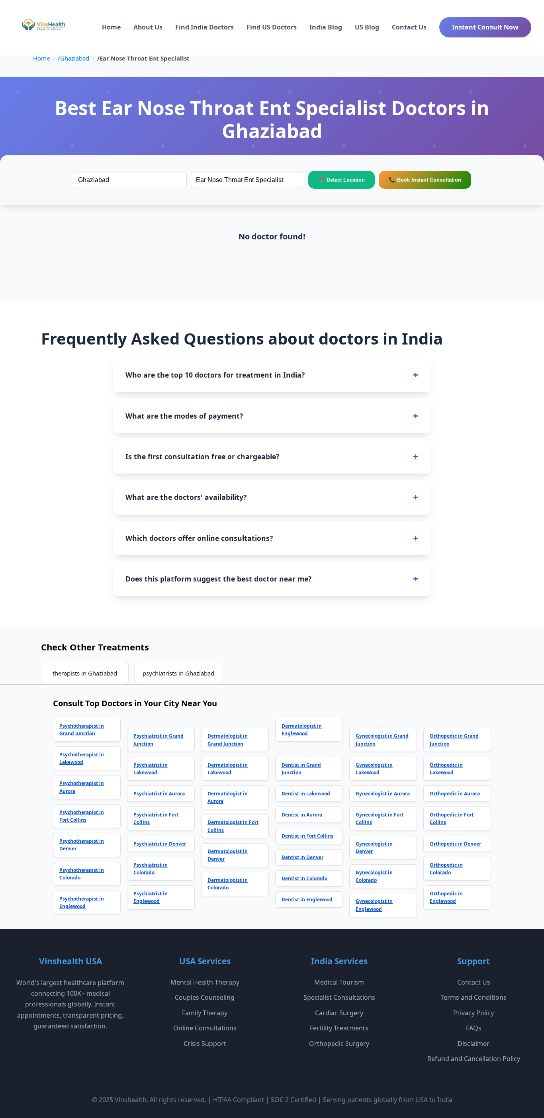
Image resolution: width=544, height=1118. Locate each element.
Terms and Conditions (473, 997)
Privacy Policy (473, 1012)
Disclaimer (473, 1043)
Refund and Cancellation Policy (473, 1058)
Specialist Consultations (339, 997)
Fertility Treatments (339, 1028)
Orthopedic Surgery (339, 1043)
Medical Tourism (339, 982)
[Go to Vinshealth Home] (42, 27)
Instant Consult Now (485, 27)
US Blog (367, 27)
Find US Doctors (272, 27)
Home (111, 27)
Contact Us (409, 27)
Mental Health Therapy (204, 982)
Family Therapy (204, 1012)
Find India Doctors (204, 27)
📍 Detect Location (341, 180)
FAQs (473, 1028)
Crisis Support (205, 1043)
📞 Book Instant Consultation (425, 180)
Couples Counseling (205, 997)
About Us (147, 27)
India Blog (325, 27)
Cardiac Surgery (339, 1012)
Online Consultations (205, 1028)
